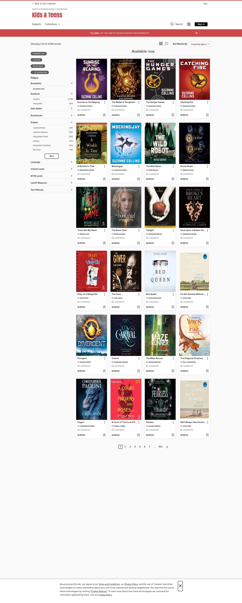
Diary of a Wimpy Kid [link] (87, 294)
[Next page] (167, 446)
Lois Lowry (118, 298)
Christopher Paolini (87, 426)
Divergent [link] (82, 358)
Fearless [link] (150, 422)
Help (205, 4)
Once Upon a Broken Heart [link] (193, 230)
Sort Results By (180, 44)
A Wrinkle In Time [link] (85, 166)
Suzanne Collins (86, 106)
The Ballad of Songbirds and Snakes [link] (124, 102)
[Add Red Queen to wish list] (173, 307)
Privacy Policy (131, 584)
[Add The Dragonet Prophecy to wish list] (207, 371)
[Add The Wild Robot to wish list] (173, 179)
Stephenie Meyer (155, 234)
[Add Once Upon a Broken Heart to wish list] (207, 243)
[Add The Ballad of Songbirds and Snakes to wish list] (138, 115)
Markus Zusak (119, 234)
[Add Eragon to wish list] (104, 435)
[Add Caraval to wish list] (138, 371)
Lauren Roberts (154, 426)
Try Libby (94, 33)
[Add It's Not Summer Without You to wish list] (207, 307)
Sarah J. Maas (119, 426)
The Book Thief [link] (119, 230)
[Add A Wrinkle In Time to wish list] (104, 179)
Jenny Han (187, 298)
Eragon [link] (80, 422)
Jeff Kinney (84, 298)
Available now (38, 89)
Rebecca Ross (188, 170)
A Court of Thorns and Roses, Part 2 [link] (124, 422)
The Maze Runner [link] (154, 358)
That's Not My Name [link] (87, 230)
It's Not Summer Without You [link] (193, 294)
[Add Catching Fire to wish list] (207, 115)
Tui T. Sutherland (189, 362)
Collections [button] (51, 24)
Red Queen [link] (151, 294)
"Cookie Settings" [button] (98, 591)
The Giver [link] (116, 294)
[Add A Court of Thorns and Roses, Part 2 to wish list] (138, 435)
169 (160, 446)
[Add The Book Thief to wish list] (138, 243)
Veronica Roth (85, 362)
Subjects (36, 24)
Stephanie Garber (189, 234)
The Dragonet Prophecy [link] (191, 358)
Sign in (201, 24)
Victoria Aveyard (154, 298)
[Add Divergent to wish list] (104, 371)
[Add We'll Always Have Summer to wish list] (207, 435)
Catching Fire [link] (186, 102)
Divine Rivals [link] (186, 166)
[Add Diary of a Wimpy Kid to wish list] (104, 307)
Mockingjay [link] (117, 166)
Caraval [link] (115, 358)
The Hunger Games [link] (155, 102)
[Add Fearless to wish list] (173, 435)
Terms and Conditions (109, 584)
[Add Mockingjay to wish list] (138, 179)
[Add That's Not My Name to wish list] (104, 243)
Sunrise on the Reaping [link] (88, 102)
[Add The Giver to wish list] (138, 307)
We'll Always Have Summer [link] (193, 422)
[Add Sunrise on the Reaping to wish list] (104, 115)
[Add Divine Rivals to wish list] (207, 179)
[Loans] (189, 24)
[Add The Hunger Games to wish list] (173, 115)
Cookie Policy (105, 594)
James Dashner (154, 362)
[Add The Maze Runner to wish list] (173, 371)
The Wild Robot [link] (153, 166)
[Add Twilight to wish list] (173, 243)
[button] (176, 24)
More (52, 156)
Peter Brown (153, 170)
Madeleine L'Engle (87, 170)
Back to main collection (45, 4)
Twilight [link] (150, 230)
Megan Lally (84, 234)
